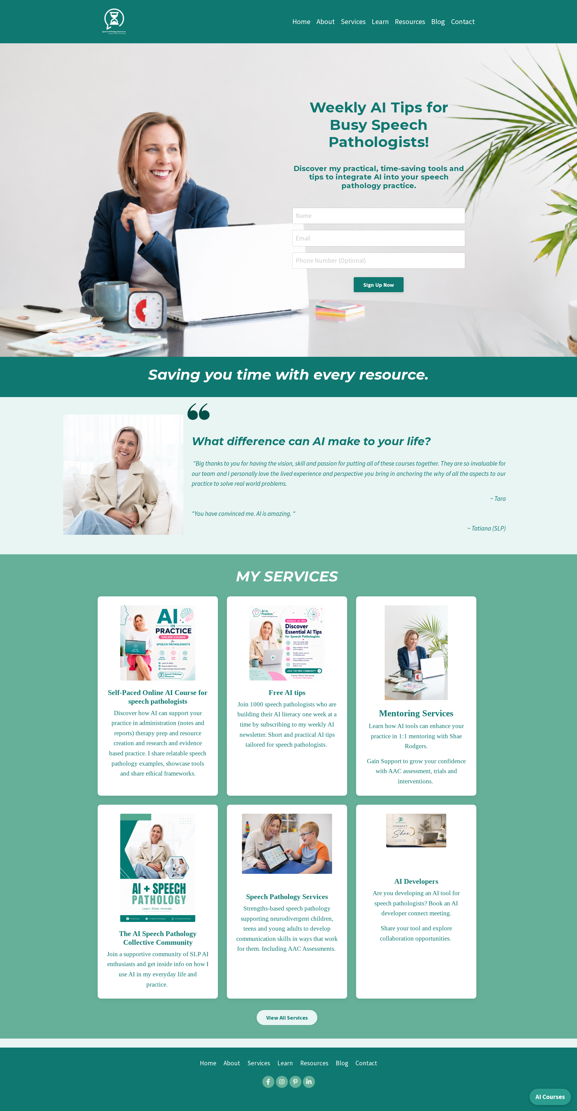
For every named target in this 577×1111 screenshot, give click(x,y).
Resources (410, 21)
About (325, 21)
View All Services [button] (287, 1017)
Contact (463, 21)
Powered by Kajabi (288, 1095)
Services (353, 21)
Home (301, 21)
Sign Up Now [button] (378, 284)
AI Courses (550, 1097)
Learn (380, 21)
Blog (438, 21)
